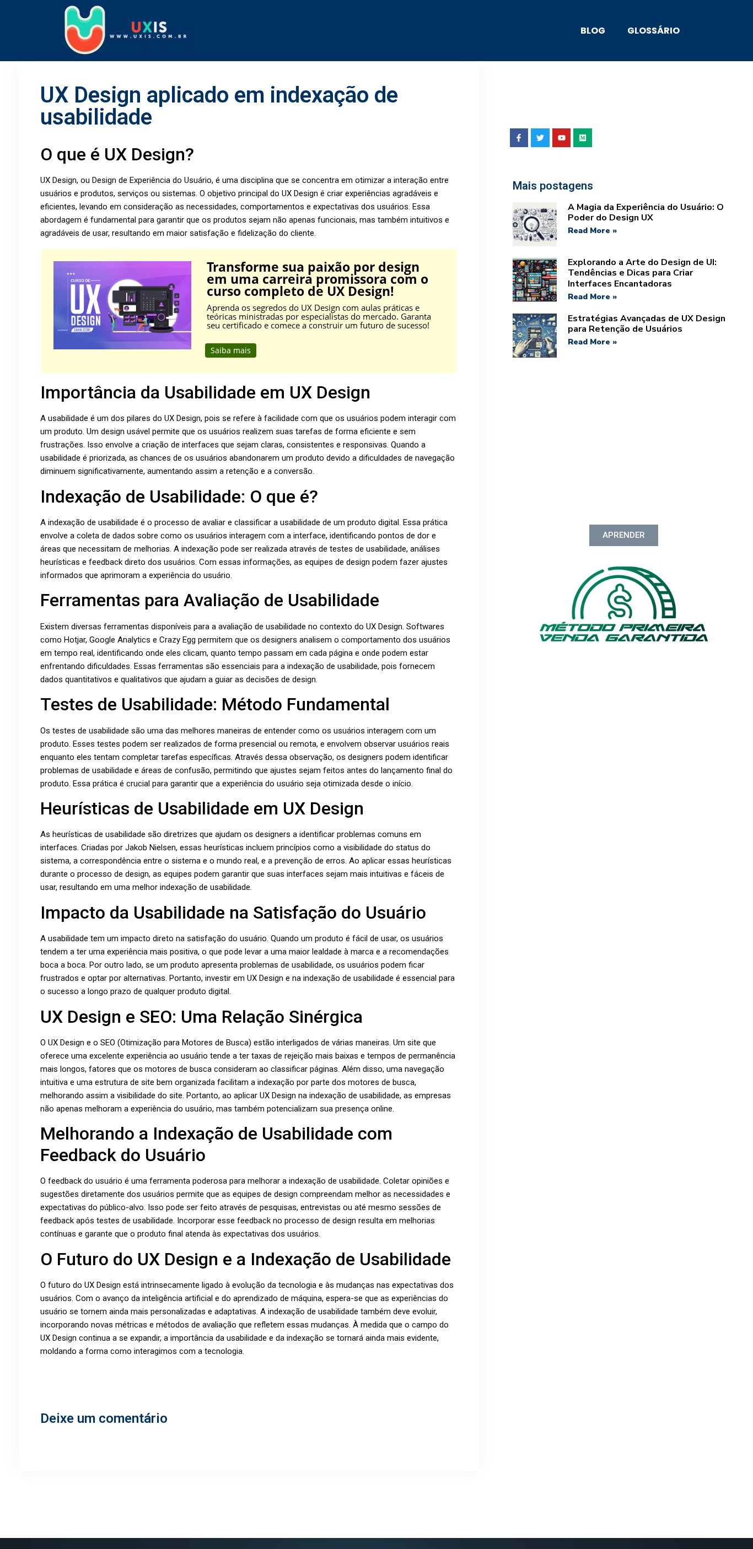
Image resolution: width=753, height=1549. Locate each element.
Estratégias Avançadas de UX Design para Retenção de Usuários (646, 323)
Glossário (653, 30)
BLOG (592, 30)
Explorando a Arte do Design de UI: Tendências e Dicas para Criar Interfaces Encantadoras (642, 272)
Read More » (592, 230)
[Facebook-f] (519, 137)
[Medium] (582, 137)
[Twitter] (540, 137)
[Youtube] (561, 137)
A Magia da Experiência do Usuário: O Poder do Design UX (646, 212)
